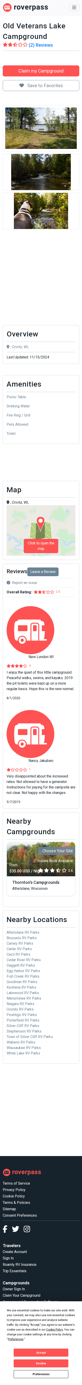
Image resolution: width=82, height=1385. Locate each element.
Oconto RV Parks (20, 1009)
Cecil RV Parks (18, 954)
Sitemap (9, 1209)
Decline (41, 1363)
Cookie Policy (14, 1196)
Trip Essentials (14, 1271)
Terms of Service (16, 1183)
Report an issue (24, 583)
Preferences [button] (15, 1339)
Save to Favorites (44, 85)
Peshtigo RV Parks (22, 1015)
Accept (41, 1352)
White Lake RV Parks (23, 1053)
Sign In (8, 1258)
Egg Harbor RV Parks (23, 971)
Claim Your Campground (21, 1295)
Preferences (41, 1374)
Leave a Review (43, 572)
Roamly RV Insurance (19, 1264)
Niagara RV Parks (20, 1004)
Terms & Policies (16, 1202)
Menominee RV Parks (24, 998)
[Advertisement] (41, 278)
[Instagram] (27, 1230)
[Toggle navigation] (74, 7)
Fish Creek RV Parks (23, 976)
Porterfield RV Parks (23, 1020)
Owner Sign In (14, 1289)
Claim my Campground (41, 71)
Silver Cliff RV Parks (23, 1026)
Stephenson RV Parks (24, 1031)
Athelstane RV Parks (23, 932)
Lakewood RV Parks (23, 993)
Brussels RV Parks (22, 938)
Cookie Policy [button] (54, 1329)
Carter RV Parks (19, 949)
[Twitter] (18, 1230)
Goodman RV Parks (22, 982)
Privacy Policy (14, 1190)
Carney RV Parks (20, 943)
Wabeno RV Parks (21, 1042)
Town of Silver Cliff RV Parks (30, 1037)
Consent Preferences (20, 1215)
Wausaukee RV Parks (24, 1048)
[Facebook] (7, 1230)
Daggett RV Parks (21, 965)
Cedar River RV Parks (24, 960)
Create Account (15, 1252)
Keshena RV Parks (21, 987)
